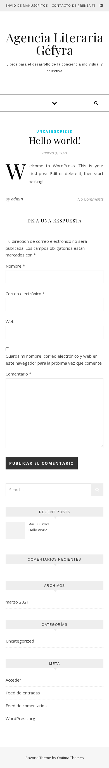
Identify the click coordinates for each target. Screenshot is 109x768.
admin (17, 199)
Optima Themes (70, 757)
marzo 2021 (17, 602)
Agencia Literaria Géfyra (54, 43)
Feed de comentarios (26, 705)
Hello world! (38, 529)
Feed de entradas (23, 693)
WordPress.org (20, 718)
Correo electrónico (25, 293)
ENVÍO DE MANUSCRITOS (27, 5)
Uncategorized (54, 131)
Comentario (18, 374)
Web (10, 321)
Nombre (15, 266)
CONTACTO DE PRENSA (71, 5)
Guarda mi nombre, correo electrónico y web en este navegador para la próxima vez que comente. (54, 359)
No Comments (90, 199)
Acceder (13, 680)
